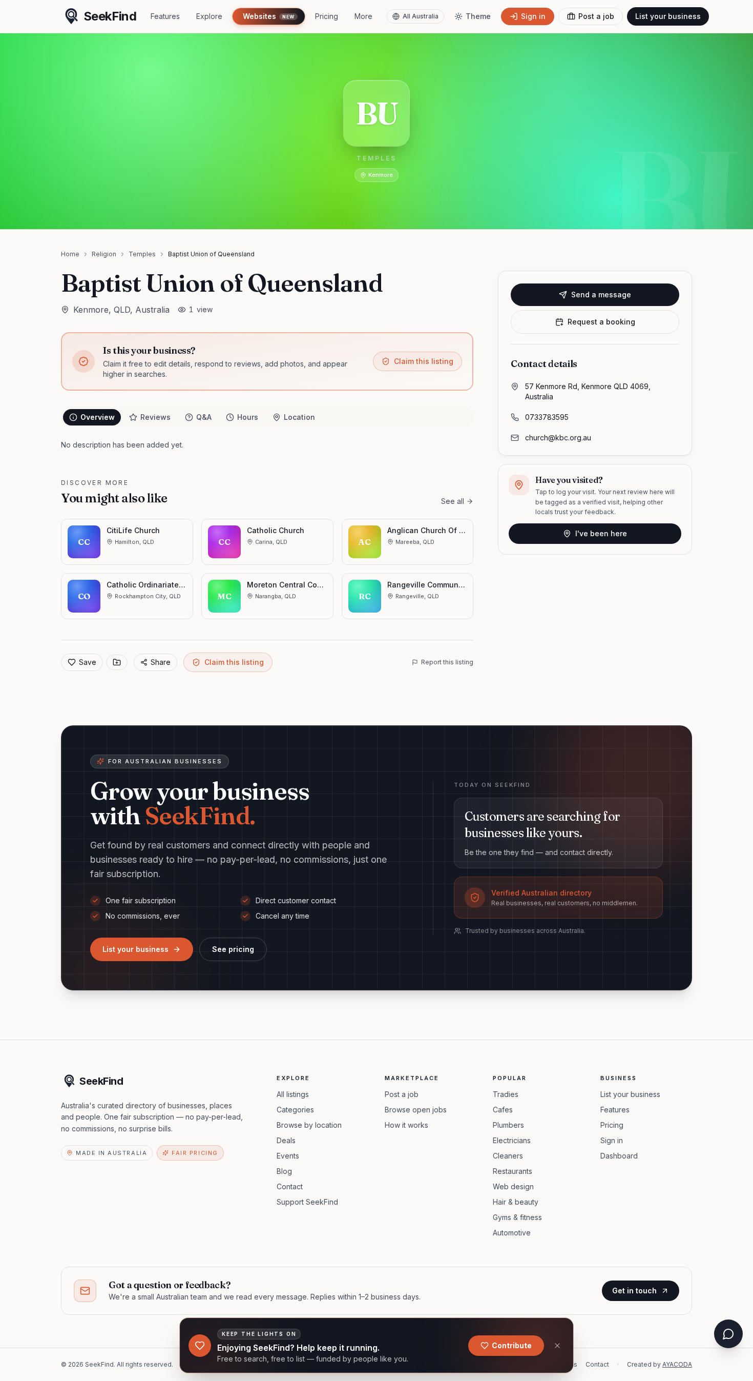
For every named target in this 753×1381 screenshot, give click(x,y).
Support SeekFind (307, 1201)
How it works (406, 1125)
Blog (284, 1171)
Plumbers (508, 1125)
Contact (290, 1186)
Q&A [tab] (204, 417)
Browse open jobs (416, 1109)
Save (87, 662)
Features (165, 16)
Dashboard (619, 1155)
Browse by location (309, 1125)
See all (452, 501)
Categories (295, 1109)
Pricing (326, 16)
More (363, 16)
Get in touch (634, 1290)
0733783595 (547, 417)
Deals (286, 1140)
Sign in (611, 1140)
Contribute (512, 1345)
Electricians (512, 1140)
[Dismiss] (557, 1345)
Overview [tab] (97, 417)
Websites (268, 16)
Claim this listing (423, 361)
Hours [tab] (247, 417)
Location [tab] (299, 417)
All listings (293, 1094)
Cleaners (508, 1155)
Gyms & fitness (517, 1217)
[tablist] (267, 417)
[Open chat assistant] (728, 1333)
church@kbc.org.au (558, 437)
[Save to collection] (117, 662)
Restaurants (512, 1171)
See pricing (233, 949)
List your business (668, 16)
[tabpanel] (267, 445)
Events (288, 1155)
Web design (513, 1186)
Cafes (503, 1109)
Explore (209, 16)
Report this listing (447, 662)
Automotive (512, 1232)
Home (70, 254)
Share (161, 662)
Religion (104, 254)
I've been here (601, 533)
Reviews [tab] (155, 417)
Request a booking (601, 321)
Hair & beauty (515, 1201)
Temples (142, 254)
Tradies (505, 1094)
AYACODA (677, 1364)
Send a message (601, 294)
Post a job (402, 1094)
